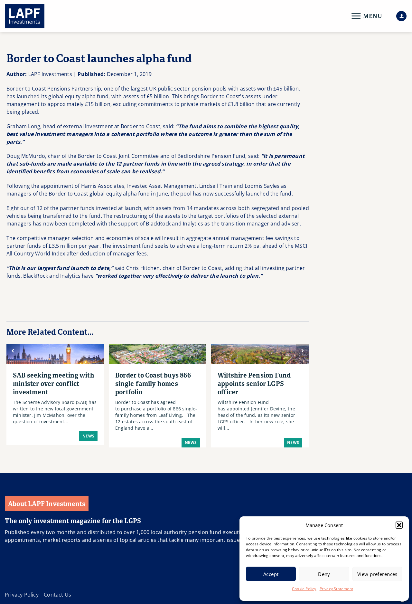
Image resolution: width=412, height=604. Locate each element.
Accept (271, 574)
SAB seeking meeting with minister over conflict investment (53, 383)
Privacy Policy (22, 594)
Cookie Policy (304, 588)
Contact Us (57, 594)
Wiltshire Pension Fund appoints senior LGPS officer (254, 383)
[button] (399, 525)
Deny (324, 574)
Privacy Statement (336, 588)
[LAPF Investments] (37, 16)
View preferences (377, 574)
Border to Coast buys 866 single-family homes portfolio (153, 383)
